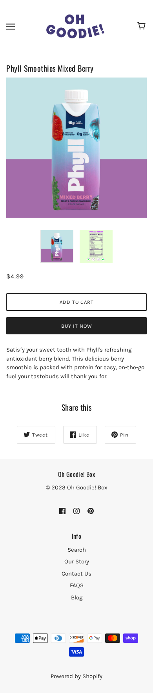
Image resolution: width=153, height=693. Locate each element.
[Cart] (142, 26)
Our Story (76, 561)
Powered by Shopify (76, 676)
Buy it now (76, 326)
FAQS (77, 585)
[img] (62, 510)
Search (76, 549)
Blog (76, 597)
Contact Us (76, 573)
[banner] (75, 25)
